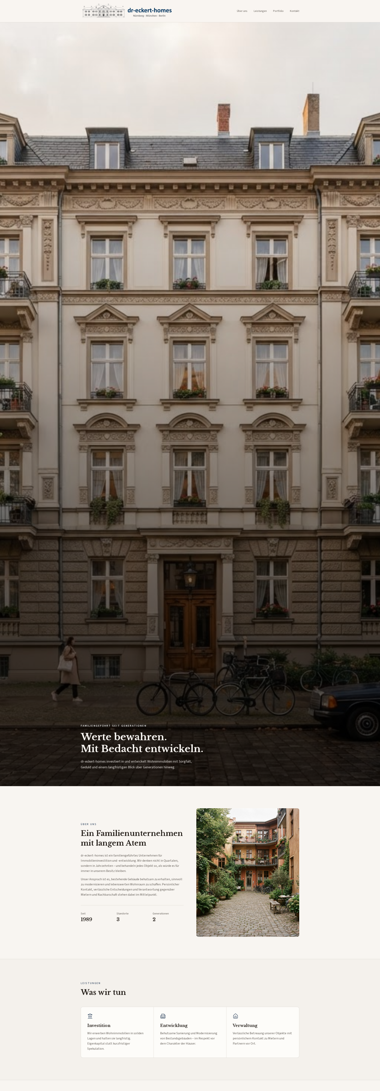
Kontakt (294, 11)
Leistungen (260, 11)
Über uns (242, 11)
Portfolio (278, 11)
